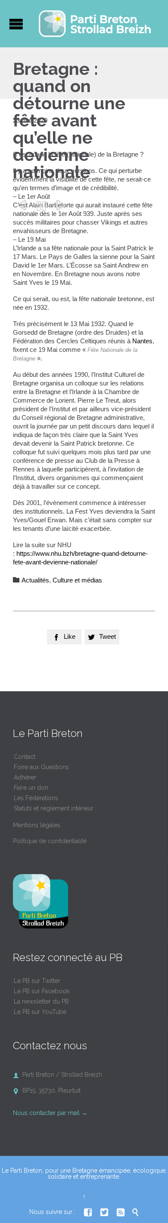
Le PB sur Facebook (41, 991)
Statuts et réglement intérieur (53, 808)
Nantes (142, 341)
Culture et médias (77, 580)
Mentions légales (36, 825)
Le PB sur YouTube (40, 1011)
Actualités (35, 580)
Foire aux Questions (41, 767)
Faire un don (31, 787)
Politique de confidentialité (50, 841)
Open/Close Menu (16, 23)
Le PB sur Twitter (37, 980)
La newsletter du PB (41, 1001)
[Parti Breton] (94, 23)
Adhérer (25, 777)
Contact (24, 756)
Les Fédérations (36, 798)
